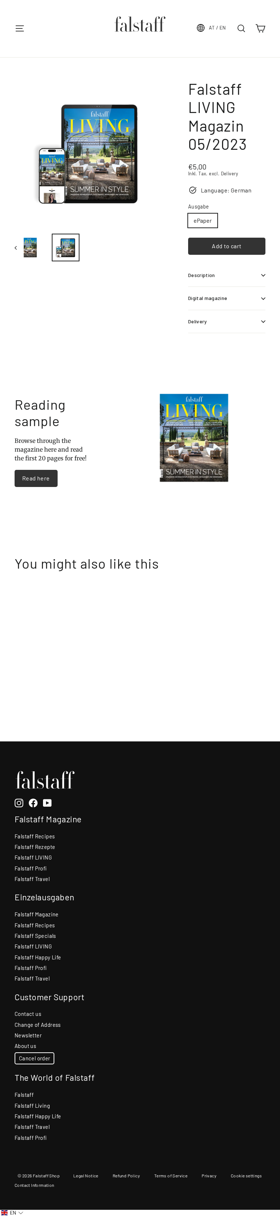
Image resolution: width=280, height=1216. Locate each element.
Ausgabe (198, 207)
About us (25, 1045)
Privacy (209, 1175)
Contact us (28, 1013)
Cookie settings (246, 1175)
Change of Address (38, 1024)
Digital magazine (208, 298)
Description (201, 275)
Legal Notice (85, 1175)
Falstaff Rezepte (35, 846)
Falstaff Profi (31, 868)
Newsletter (28, 1035)
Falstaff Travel (32, 879)
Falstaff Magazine (37, 914)
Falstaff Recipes (35, 836)
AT (217, 28)
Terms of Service (170, 1175)
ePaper (203, 220)
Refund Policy (126, 1175)
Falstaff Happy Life (38, 957)
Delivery (197, 321)
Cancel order (34, 1058)
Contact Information (34, 1185)
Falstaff (24, 1094)
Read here (36, 478)
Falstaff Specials (35, 935)
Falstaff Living (32, 1105)
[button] (12, 1213)
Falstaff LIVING (33, 857)
